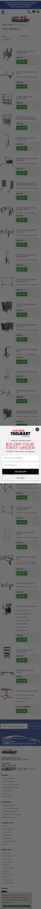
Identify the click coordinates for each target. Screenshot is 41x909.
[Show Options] (37, 465)
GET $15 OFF (20, 472)
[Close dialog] (37, 429)
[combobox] (20, 465)
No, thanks (20, 478)
